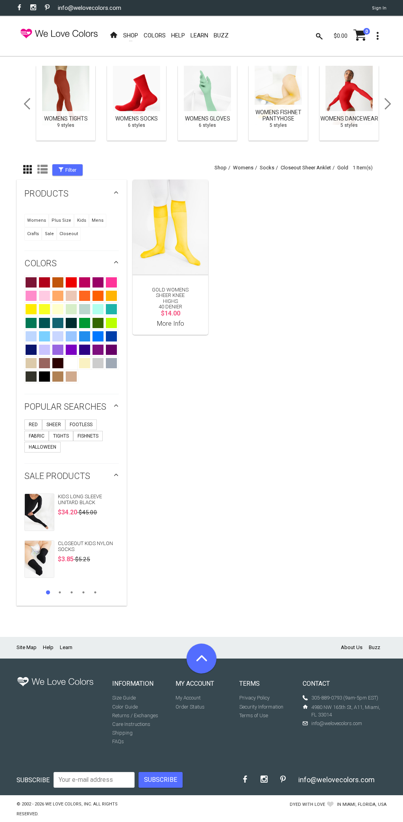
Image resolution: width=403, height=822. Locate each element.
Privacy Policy (254, 698)
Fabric (36, 436)
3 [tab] (72, 592)
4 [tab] (83, 592)
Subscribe (33, 780)
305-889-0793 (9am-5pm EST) (344, 698)
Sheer (53, 424)
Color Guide (125, 707)
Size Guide (124, 698)
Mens (98, 220)
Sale (49, 233)
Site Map (27, 647)
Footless (81, 424)
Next (390, 104)
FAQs (118, 741)
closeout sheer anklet (306, 168)
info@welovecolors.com (89, 7)
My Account (188, 698)
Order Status (190, 707)
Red (33, 424)
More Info (170, 323)
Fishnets (88, 436)
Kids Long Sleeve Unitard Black (80, 499)
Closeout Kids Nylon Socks (85, 546)
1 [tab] (48, 592)
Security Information (261, 707)
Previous (24, 104)
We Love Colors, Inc (68, 804)
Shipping (122, 733)
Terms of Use (253, 715)
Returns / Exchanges (135, 715)
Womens (36, 220)
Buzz (374, 647)
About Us (351, 647)
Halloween (42, 447)
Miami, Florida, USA (364, 804)
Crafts (33, 233)
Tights (61, 436)
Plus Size (61, 220)
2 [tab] (60, 592)
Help (48, 647)
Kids (81, 220)
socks (267, 168)
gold (342, 168)
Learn (66, 647)
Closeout (68, 233)
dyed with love (307, 804)
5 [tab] (95, 592)
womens (243, 168)
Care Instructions (131, 724)
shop (220, 168)
